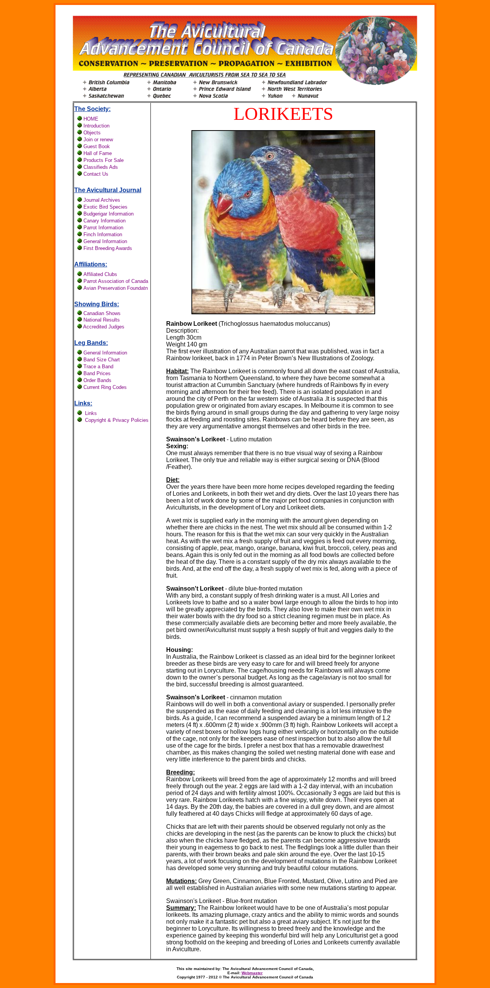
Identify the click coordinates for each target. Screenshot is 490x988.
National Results (101, 320)
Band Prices (97, 373)
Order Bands (97, 380)
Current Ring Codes (105, 387)
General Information (105, 353)
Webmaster (252, 973)
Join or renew (98, 139)
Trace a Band (98, 366)
